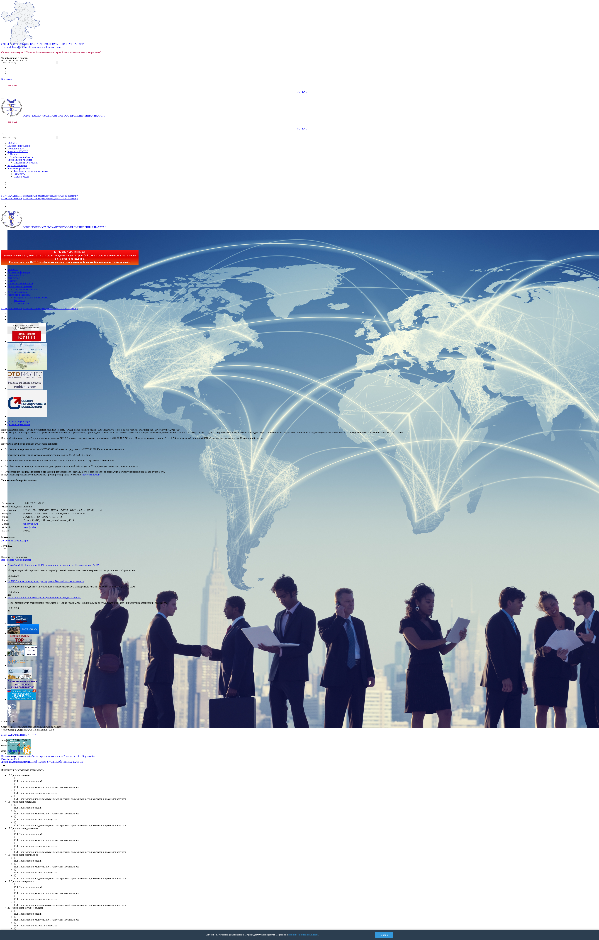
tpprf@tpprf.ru (30, 523)
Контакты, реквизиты (19, 168)
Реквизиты (19, 174)
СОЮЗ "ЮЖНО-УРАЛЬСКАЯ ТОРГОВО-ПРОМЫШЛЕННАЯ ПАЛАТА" (42, 44)
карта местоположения (13, 735)
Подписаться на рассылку (64, 195)
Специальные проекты (19, 159)
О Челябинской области (20, 157)
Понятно (384, 935)
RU (298, 91)
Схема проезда (21, 176)
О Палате (12, 154)
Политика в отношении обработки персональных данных (32, 756)
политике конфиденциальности (303, 935)
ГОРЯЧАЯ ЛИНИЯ (11, 195)
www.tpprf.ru (30, 527)
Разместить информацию (36, 195)
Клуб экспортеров (17, 165)
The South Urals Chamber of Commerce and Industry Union (31, 47)
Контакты (6, 79)
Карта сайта (88, 756)
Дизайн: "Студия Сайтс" (14, 761)
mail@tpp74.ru (15, 751)
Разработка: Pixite (10, 759)
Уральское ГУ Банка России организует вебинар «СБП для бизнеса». (44, 597)
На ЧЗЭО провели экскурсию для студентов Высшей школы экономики (45, 581)
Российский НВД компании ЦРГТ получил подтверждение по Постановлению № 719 (53, 565)
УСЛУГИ (12, 143)
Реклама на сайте (72, 756)
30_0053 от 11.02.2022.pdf (15, 540)
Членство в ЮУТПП (18, 148)
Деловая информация (18, 145)
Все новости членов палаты (16, 559)
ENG (304, 91)
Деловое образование (18, 424)
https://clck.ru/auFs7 (92, 474)
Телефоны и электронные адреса (31, 171)
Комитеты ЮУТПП (17, 151)
